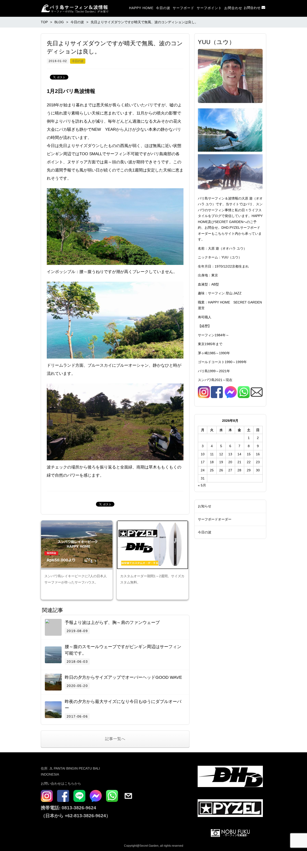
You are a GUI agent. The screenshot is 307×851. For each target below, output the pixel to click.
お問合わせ (233, 8)
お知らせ (204, 506)
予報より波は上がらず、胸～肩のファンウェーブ (112, 622)
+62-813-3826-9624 (85, 815)
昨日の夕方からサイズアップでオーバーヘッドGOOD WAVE (123, 677)
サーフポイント (209, 8)
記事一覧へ (115, 739)
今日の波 (163, 8)
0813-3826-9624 (78, 807)
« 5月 (202, 485)
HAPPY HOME (141, 8)
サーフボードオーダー (214, 519)
